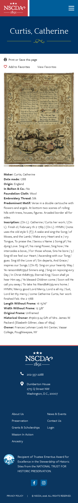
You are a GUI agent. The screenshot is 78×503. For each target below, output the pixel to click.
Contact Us (54, 420)
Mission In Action (22, 434)
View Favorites (46, 66)
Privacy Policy (15, 495)
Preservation (20, 420)
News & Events (56, 414)
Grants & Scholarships (26, 427)
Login (50, 427)
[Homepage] (14, 8)
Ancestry (17, 441)
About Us (18, 414)
